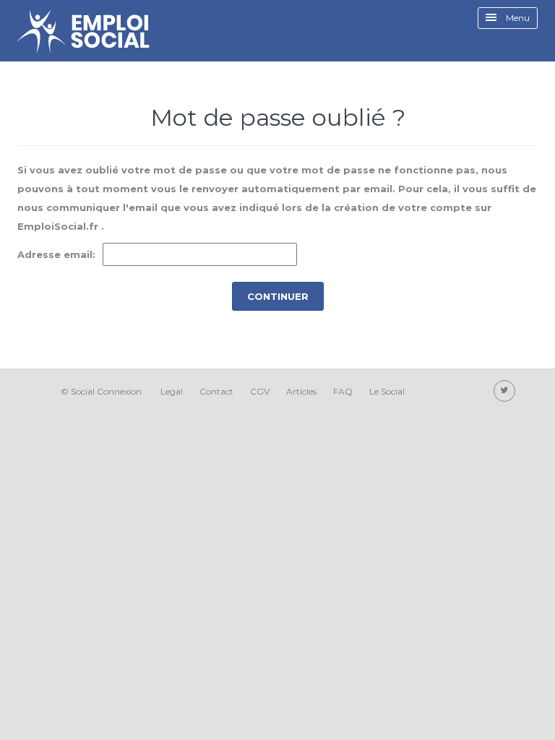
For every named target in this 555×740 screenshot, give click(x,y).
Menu (517, 17)
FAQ (343, 391)
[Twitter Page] (504, 391)
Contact (216, 391)
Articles (301, 391)
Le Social (387, 391)
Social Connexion (106, 391)
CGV (260, 391)
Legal (171, 391)
